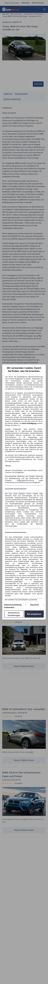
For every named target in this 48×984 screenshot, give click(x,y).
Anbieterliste (9, 607)
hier (18, 425)
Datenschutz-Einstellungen (14, 614)
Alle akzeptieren (34, 614)
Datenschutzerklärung (12, 605)
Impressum (34, 605)
